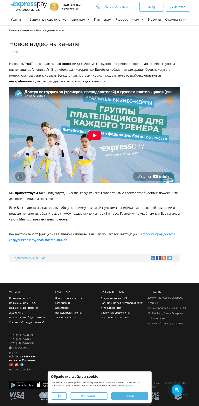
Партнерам (102, 19)
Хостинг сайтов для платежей (27, 322)
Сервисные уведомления (116, 312)
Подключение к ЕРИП (22, 298)
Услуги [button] (16, 19)
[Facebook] (158, 258)
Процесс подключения (68, 298)
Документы (62, 307)
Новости (154, 19)
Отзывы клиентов (65, 317)
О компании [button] (174, 19)
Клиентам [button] (78, 19)
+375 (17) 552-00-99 (21, 335)
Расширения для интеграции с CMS (122, 303)
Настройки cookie (20, 369)
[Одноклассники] (163, 258)
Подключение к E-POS (22, 303)
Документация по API (114, 298)
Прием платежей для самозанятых (30, 317)
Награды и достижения (69, 312)
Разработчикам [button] (127, 19)
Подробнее (128, 385)
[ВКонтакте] (153, 258)
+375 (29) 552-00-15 (21, 339)
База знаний (62, 303)
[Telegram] (169, 258)
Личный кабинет (111, 307)
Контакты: (154, 292)
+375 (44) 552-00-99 (21, 343)
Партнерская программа (116, 317)
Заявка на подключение (48, 19)
